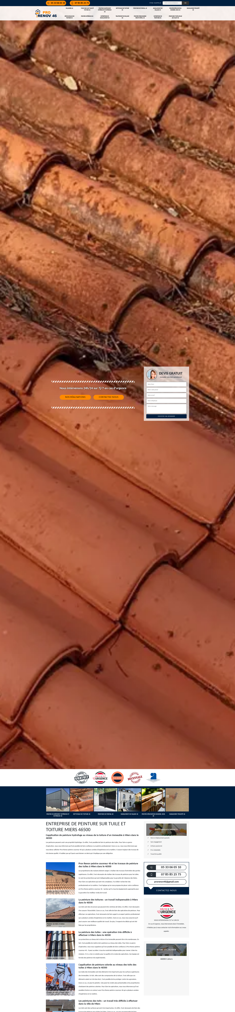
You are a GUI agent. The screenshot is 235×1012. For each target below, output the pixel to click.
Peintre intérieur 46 (87, 16)
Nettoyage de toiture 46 (122, 9)
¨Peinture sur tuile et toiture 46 (87, 9)
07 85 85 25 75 (82, 3)
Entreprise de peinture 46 (158, 17)
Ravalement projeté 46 (193, 9)
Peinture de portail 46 (140, 8)
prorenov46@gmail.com (166, 882)
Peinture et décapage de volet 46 (175, 17)
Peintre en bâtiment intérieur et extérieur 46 (104, 10)
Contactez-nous (108, 397)
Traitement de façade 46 (122, 17)
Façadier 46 (69, 8)
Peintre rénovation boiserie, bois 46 (175, 9)
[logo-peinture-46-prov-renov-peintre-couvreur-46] (46, 13)
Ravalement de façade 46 (157, 9)
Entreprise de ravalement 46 (104, 17)
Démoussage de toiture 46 (69, 17)
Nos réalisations (75, 397)
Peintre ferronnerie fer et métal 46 (140, 17)
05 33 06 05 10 (58, 3)
